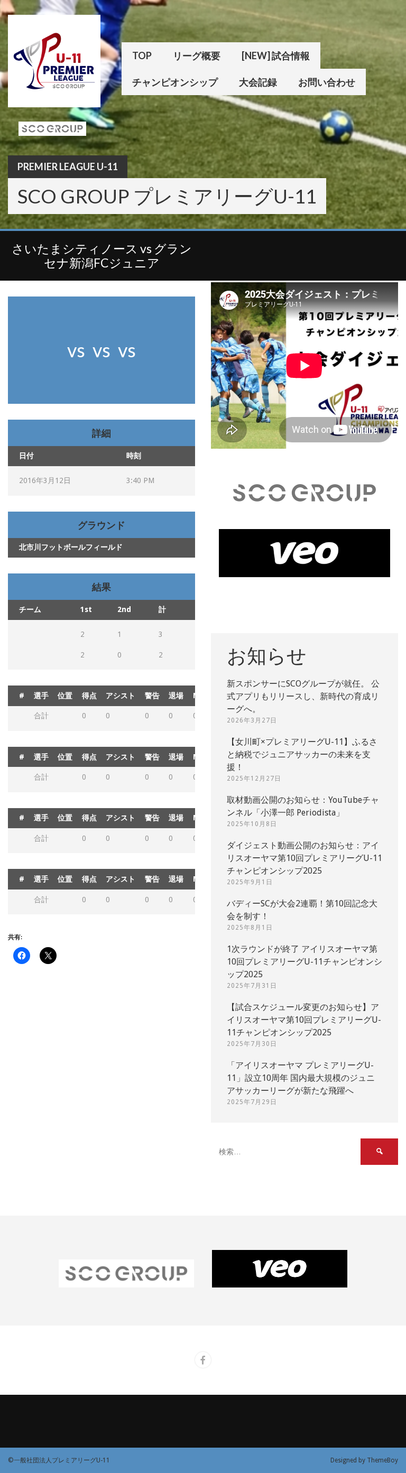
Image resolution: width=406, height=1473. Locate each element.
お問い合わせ (326, 82)
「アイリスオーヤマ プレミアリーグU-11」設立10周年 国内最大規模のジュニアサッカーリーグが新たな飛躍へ (301, 1078)
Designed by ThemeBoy (364, 1460)
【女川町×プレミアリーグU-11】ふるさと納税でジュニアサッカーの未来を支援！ (302, 754)
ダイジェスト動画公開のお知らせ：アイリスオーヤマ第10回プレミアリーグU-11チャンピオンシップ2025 (304, 858)
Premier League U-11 (67, 166)
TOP (142, 55)
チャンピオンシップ (175, 82)
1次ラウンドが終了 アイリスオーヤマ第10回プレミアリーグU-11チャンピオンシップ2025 (304, 961)
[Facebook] (203, 1360)
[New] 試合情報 (276, 55)
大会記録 (258, 82)
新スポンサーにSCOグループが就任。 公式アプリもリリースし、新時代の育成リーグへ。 (303, 696)
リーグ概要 (196, 55)
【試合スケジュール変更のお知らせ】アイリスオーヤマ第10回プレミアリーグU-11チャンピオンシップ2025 (304, 1019)
